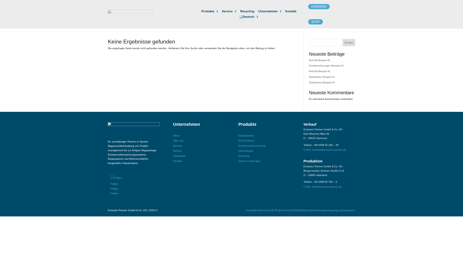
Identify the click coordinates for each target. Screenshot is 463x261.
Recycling (247, 11)
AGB (294, 210)
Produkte (207, 11)
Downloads (179, 155)
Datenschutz (264, 210)
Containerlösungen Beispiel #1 (326, 65)
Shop (315, 22)
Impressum (348, 210)
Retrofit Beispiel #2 (319, 71)
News (176, 135)
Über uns (178, 140)
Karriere (319, 6)
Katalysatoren (246, 135)
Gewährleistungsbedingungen (323, 210)
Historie (177, 150)
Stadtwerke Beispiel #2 (322, 82)
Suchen (349, 42)
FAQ (275, 210)
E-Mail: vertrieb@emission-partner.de (324, 149)
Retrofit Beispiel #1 (319, 60)
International (245, 150)
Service (227, 11)
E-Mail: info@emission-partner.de (322, 186)
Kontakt (290, 11)
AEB (301, 210)
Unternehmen (268, 11)
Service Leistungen (249, 161)
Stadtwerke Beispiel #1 (322, 76)
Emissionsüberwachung (252, 145)
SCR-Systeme (246, 140)
